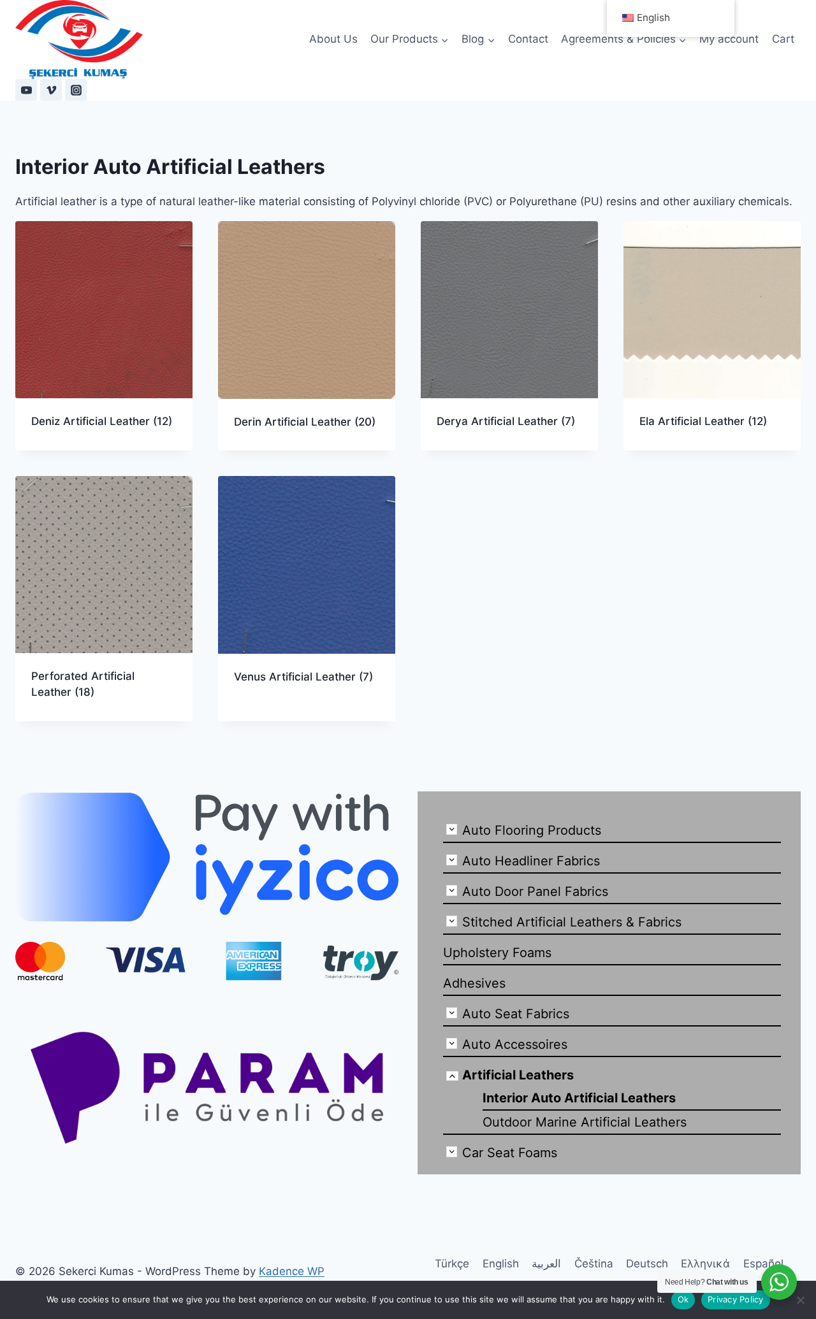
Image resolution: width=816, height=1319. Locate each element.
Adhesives (474, 983)
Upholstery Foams (497, 952)
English (501, 1263)
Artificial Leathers (518, 1075)
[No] (800, 1300)
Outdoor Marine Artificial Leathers (585, 1122)
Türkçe (452, 1263)
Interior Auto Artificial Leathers (579, 1098)
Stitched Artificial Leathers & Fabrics (571, 922)
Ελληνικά (705, 1263)
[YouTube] (26, 90)
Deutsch (647, 1263)
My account (729, 38)
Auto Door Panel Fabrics (535, 891)
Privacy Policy (736, 1299)
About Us (333, 38)
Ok (683, 1299)
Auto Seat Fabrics (515, 1013)
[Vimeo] (51, 90)
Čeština (593, 1263)
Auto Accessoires (514, 1044)
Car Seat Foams (509, 1152)
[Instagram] (76, 90)
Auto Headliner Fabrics (531, 861)
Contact (528, 38)
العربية (546, 1263)
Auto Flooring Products (531, 830)
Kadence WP (291, 1271)
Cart (783, 38)
